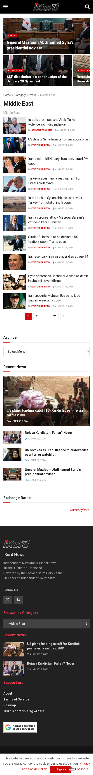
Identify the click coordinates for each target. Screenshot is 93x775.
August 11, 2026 (64, 286)
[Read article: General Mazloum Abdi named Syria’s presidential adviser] (12, 474)
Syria (11, 36)
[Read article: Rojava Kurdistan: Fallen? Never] (12, 437)
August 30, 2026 (18, 421)
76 (54, 316)
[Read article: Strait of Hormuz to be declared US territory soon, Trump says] (14, 243)
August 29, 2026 (36, 438)
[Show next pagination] (63, 316)
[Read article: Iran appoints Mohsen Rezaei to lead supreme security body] (14, 301)
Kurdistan (15, 71)
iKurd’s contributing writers (23, 711)
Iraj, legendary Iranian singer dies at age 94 (58, 256)
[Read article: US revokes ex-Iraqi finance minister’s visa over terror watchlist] (12, 454)
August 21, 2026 (64, 189)
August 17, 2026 (64, 228)
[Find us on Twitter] (7, 600)
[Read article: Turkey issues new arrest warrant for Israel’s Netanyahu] (14, 184)
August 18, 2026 (64, 208)
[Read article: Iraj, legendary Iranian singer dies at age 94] (14, 262)
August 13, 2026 (64, 262)
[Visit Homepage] (46, 7)
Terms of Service (16, 699)
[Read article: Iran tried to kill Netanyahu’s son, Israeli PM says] (14, 164)
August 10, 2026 (64, 306)
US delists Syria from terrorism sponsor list (59, 139)
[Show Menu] (5, 7)
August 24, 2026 (66, 130)
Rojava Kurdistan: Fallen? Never (48, 432)
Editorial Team (40, 145)
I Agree (61, 769)
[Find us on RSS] (18, 600)
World (33, 95)
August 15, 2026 (64, 247)
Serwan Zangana (41, 130)
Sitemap (9, 705)
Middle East (47, 95)
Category (20, 95)
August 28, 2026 (36, 480)
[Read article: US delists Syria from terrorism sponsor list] (14, 145)
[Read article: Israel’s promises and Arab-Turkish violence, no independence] (14, 125)
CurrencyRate (80, 510)
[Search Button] (87, 7)
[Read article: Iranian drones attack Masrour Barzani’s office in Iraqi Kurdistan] (14, 223)
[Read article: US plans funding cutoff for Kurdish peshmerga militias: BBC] (13, 649)
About (7, 693)
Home (7, 95)
